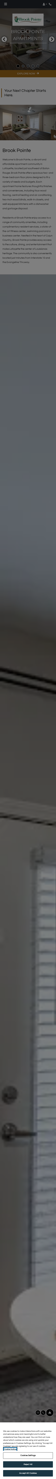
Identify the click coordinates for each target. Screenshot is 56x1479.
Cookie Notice (10, 1449)
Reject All (28, 1464)
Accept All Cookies (28, 1473)
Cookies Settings (28, 1455)
